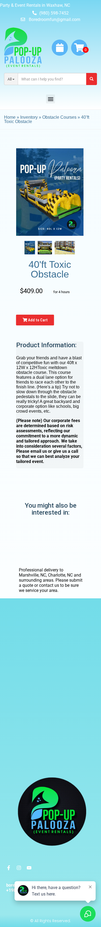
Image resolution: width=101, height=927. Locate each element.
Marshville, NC (32, 575)
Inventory (29, 117)
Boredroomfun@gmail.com (54, 19)
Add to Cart (37, 320)
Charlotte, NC (60, 575)
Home (10, 117)
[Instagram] (18, 867)
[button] (50, 98)
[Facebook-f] (8, 867)
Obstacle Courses (59, 117)
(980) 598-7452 (54, 13)
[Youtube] (29, 867)
